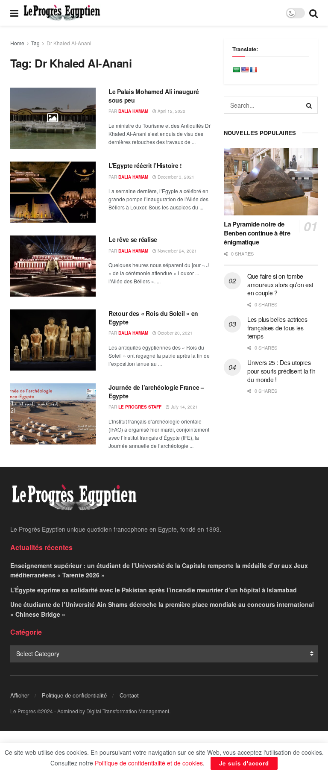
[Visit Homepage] (62, 12)
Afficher (19, 695)
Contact (129, 695)
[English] (245, 69)
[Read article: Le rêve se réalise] (53, 266)
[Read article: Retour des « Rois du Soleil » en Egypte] (53, 340)
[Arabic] (236, 69)
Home (17, 43)
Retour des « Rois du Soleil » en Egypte (153, 317)
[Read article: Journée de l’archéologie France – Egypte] (53, 413)
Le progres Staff (139, 407)
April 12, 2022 (170, 111)
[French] (253, 69)
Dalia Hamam (133, 111)
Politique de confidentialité (74, 695)
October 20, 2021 (174, 333)
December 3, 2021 (175, 177)
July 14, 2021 (184, 407)
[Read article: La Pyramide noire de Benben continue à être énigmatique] (271, 181)
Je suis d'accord (244, 763)
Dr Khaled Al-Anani (69, 43)
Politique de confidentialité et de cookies (149, 763)
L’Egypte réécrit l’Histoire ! (145, 165)
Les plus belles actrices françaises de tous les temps (277, 327)
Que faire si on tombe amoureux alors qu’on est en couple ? (280, 284)
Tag (35, 43)
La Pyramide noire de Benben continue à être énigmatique (257, 233)
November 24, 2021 (176, 251)
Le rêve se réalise (132, 239)
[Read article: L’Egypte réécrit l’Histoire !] (53, 192)
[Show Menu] (14, 13)
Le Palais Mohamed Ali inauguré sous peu (153, 95)
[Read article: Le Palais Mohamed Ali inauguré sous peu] (53, 118)
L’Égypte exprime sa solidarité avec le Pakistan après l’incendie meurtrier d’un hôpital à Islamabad (153, 590)
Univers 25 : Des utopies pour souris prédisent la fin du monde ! (281, 370)
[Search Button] (313, 13)
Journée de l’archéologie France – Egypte (156, 391)
